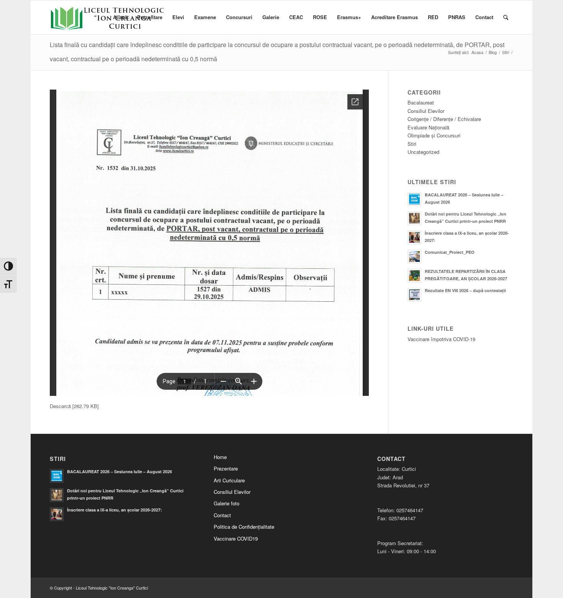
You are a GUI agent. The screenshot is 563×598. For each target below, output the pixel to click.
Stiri (412, 143)
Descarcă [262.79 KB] (74, 406)
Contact (222, 515)
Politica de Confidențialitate (244, 526)
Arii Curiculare (229, 480)
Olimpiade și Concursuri (434, 135)
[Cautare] (505, 17)
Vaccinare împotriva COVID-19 (441, 339)
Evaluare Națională (428, 127)
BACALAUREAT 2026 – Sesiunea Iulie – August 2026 (119, 471)
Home (220, 457)
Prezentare (226, 468)
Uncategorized (423, 151)
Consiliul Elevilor (426, 110)
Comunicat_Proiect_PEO (450, 252)
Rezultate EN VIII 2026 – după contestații (465, 290)
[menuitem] (120, 17)
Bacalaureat (421, 102)
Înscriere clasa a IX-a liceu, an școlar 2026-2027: (114, 510)
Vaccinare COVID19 (236, 538)
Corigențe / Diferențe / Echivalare (444, 119)
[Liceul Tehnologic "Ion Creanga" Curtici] (107, 23)
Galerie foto (226, 503)
